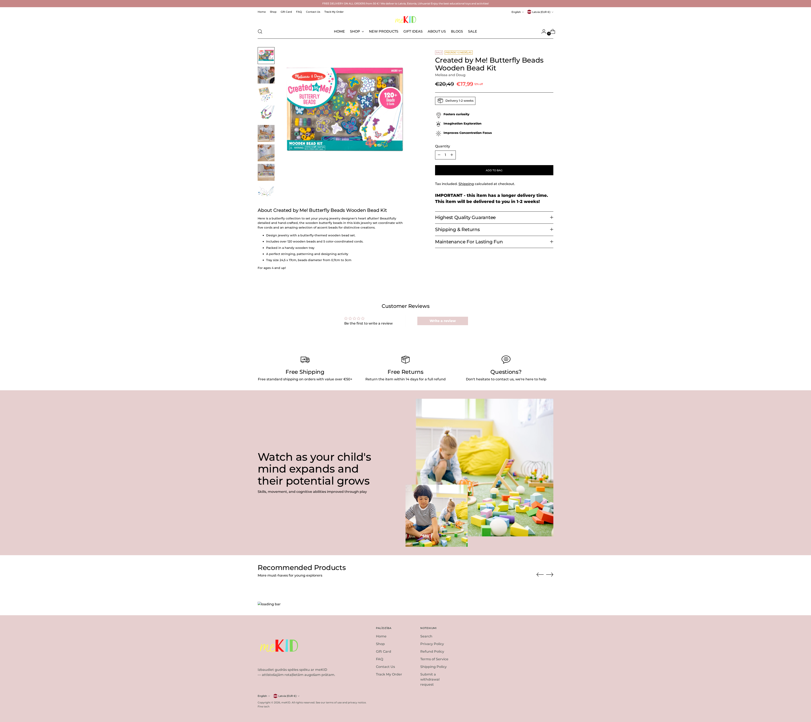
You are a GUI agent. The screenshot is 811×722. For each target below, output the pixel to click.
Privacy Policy (432, 644)
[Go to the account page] (542, 31)
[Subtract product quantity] (439, 155)
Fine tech (263, 706)
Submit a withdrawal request (430, 679)
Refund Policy (432, 651)
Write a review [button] (443, 321)
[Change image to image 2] (266, 75)
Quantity (442, 146)
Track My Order (389, 674)
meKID (285, 702)
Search (426, 636)
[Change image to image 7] (266, 172)
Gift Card (383, 651)
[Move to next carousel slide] (549, 574)
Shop (380, 644)
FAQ (379, 659)
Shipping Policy (433, 667)
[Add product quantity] (452, 155)
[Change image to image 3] (266, 94)
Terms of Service (434, 659)
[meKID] (405, 19)
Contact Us (385, 667)
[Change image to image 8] (266, 191)
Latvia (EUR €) (541, 12)
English (516, 12)
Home (381, 636)
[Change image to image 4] (266, 113)
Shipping (466, 184)
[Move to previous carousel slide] (540, 574)
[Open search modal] (260, 31)
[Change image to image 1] (266, 55)
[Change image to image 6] (266, 152)
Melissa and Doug (450, 75)
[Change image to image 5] (266, 133)
